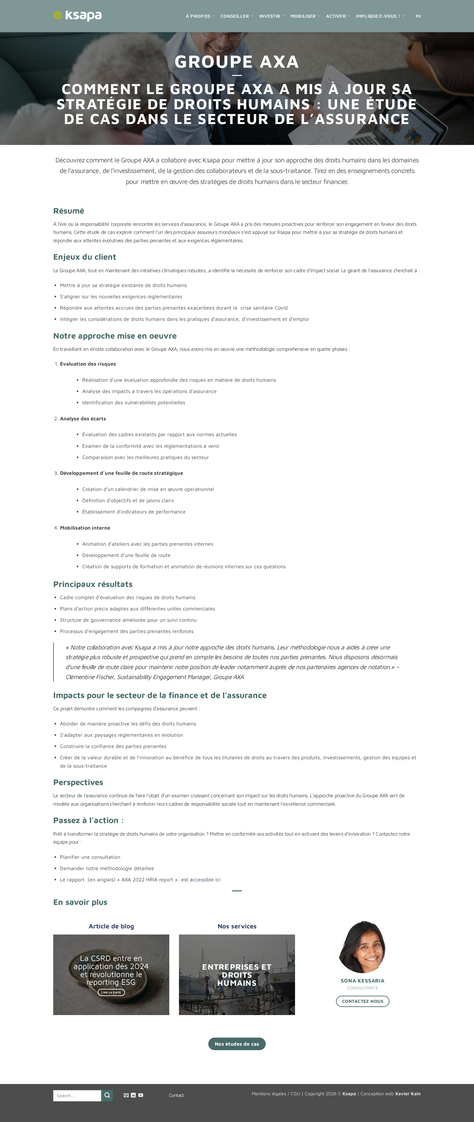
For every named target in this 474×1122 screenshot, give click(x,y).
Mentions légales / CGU (276, 1093)
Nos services (237, 926)
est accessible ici (201, 879)
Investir (269, 16)
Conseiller (235, 16)
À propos (198, 16)
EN (418, 16)
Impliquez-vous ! (378, 16)
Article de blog (111, 926)
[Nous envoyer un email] (126, 1095)
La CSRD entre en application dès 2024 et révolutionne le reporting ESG (111, 969)
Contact (176, 1095)
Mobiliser (303, 16)
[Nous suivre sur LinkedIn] (133, 1095)
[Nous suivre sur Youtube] (140, 1095)
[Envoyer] (107, 1095)
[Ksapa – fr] (77, 16)
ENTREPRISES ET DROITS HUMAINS (237, 974)
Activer (336, 16)
